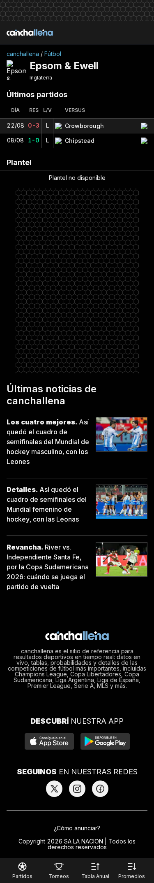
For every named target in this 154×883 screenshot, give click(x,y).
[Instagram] (77, 788)
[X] (54, 788)
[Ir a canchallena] (30, 32)
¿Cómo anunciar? (77, 828)
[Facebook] (100, 788)
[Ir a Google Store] (105, 741)
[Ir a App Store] (49, 741)
